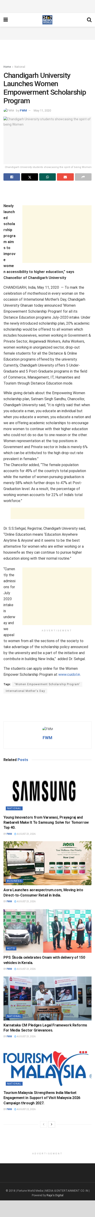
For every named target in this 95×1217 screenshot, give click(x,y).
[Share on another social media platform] (83, 177)
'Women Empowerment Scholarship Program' (47, 684)
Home (7, 66)
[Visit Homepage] (47, 19)
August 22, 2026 (26, 1109)
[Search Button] (89, 20)
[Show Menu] (5, 20)
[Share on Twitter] (29, 177)
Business (14, 880)
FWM (23, 110)
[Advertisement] (47, 6)
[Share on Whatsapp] (47, 177)
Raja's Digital (55, 1195)
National (20, 66)
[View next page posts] (51, 1124)
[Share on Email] (65, 177)
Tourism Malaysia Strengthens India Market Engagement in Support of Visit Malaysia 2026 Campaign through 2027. (41, 1098)
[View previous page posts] (43, 1124)
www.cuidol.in (69, 674)
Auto (11, 948)
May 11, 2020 (42, 110)
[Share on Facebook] (11, 177)
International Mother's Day (25, 691)
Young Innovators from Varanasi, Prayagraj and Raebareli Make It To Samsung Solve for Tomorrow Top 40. (46, 822)
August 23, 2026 (26, 834)
